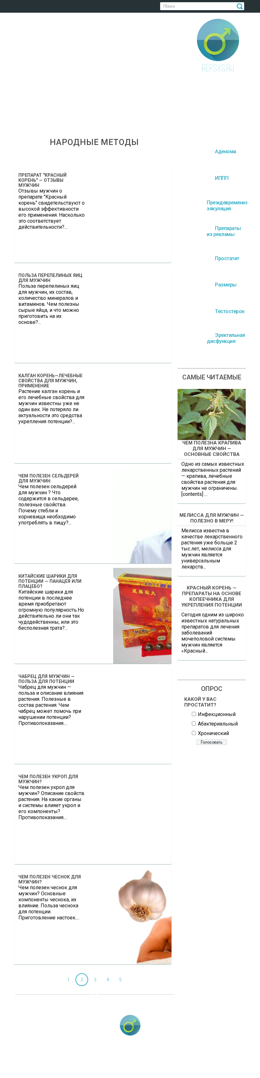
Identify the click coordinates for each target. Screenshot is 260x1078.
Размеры (83, 1068)
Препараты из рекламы (182, 1059)
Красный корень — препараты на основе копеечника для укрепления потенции (211, 596)
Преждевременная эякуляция (115, 1059)
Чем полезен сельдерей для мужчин (48, 478)
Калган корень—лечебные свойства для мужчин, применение (50, 380)
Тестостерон (120, 1068)
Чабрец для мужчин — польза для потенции (46, 679)
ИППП (64, 1059)
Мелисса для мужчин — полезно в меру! (211, 518)
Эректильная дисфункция (173, 1068)
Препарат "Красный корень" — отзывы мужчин (42, 180)
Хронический (213, 733)
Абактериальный (218, 724)
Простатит (231, 1059)
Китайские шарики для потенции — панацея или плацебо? (49, 581)
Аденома (31, 1059)
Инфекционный (217, 714)
